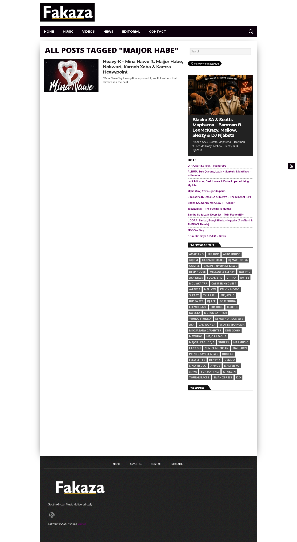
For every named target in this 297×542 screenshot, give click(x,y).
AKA (191, 324)
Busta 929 (196, 301)
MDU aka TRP (198, 283)
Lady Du (195, 348)
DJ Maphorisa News (229, 319)
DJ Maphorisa (238, 260)
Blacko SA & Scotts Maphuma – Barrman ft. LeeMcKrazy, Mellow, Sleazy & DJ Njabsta (217, 127)
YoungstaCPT (199, 377)
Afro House (231, 254)
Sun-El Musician (217, 348)
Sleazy (194, 295)
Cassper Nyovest (223, 283)
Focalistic (214, 277)
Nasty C (244, 272)
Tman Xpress (223, 377)
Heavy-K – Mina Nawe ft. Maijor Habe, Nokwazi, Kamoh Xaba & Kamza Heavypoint (143, 67)
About (116, 464)
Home (49, 31)
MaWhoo (195, 336)
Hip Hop (213, 254)
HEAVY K (214, 360)
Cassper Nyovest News (220, 266)
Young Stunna (200, 319)
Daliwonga (207, 324)
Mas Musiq (241, 342)
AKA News (196, 277)
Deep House (197, 272)
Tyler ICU (210, 295)
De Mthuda (228, 301)
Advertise (136, 464)
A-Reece (194, 289)
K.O (238, 377)
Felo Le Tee (197, 360)
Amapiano (196, 254)
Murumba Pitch (215, 313)
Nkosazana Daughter (205, 330)
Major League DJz (201, 342)
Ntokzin (229, 371)
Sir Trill (217, 307)
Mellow (210, 289)
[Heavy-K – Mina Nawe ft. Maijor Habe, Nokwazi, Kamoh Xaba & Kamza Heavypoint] (71, 91)
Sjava (193, 371)
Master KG (231, 366)
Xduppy (223, 342)
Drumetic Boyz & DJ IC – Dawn (207, 236)
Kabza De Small (213, 260)
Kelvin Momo (229, 289)
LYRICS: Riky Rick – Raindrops (207, 165)
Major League (216, 336)
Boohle (227, 354)
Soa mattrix (210, 371)
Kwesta (194, 313)
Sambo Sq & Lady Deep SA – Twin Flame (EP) (216, 214)
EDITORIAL (131, 31)
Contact (157, 31)
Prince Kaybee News (203, 354)
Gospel (194, 266)
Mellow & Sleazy (222, 272)
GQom (193, 260)
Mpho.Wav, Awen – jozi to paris (206, 191)
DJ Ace (211, 301)
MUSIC (68, 31)
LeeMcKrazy (198, 307)
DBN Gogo (232, 330)
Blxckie (232, 307)
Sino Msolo (197, 366)
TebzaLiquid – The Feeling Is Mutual (209, 208)
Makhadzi (240, 348)
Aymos (215, 366)
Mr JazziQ (228, 295)
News (108, 31)
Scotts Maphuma (231, 324)
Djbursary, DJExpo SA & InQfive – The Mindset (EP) (219, 197)
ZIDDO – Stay (196, 230)
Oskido (229, 360)
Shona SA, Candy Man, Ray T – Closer (211, 202)
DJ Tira (231, 277)
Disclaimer (178, 464)
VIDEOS (88, 31)
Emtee (244, 277)
